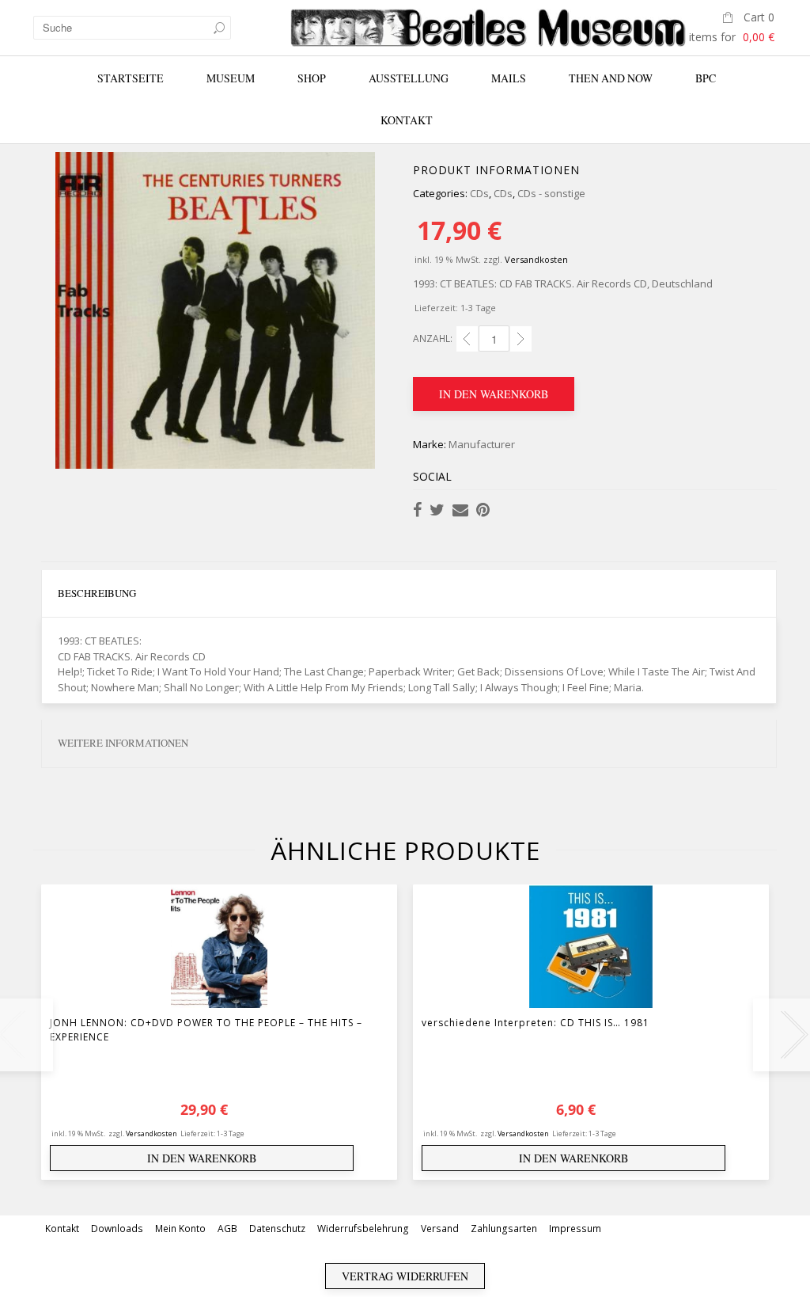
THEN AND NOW (611, 78)
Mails (508, 78)
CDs (479, 193)
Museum (230, 78)
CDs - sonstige (551, 193)
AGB (227, 1228)
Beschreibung (97, 593)
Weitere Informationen (123, 743)
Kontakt (406, 119)
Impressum (575, 1228)
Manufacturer (482, 444)
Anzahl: (432, 338)
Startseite (130, 78)
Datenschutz (277, 1228)
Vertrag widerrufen (405, 1276)
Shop (311, 78)
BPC (705, 78)
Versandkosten (536, 259)
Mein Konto (180, 1228)
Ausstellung (409, 78)
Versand (440, 1228)
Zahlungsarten (504, 1228)
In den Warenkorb (493, 393)
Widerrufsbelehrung (363, 1228)
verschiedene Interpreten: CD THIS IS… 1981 (535, 1022)
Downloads (117, 1228)
